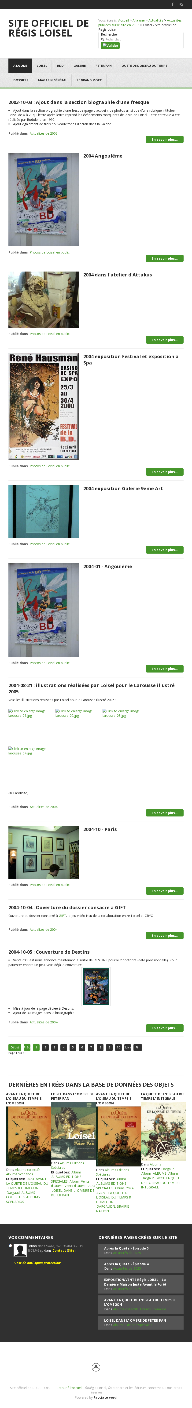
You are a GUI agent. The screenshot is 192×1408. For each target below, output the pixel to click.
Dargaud (13, 1192)
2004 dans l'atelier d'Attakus (117, 275)
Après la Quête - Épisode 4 (126, 1264)
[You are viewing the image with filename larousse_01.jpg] (31, 727)
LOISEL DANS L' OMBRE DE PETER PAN (135, 1320)
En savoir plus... (165, 139)
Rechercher (109, 34)
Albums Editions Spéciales (132, 1325)
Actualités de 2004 (44, 807)
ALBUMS (159, 1173)
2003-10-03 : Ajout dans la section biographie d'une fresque (78, 102)
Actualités (155, 20)
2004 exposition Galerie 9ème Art (123, 488)
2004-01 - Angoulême (107, 566)
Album (76, 1172)
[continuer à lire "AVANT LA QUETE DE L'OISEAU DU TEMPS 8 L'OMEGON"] (28, 1136)
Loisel (42, 65)
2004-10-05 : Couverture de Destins (49, 952)
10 (118, 1047)
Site (71, 1250)
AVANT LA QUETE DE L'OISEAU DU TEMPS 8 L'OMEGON (23, 1098)
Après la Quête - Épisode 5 (126, 1248)
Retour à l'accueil (69, 1388)
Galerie (80, 65)
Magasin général (52, 80)
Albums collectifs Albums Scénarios (23, 1171)
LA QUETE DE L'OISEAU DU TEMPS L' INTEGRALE (162, 1096)
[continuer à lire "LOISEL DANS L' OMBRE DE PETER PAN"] (73, 1131)
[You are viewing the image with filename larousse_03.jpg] (126, 727)
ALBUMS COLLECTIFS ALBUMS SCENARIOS (23, 1197)
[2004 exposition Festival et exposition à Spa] (43, 406)
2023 (160, 1178)
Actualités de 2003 (44, 133)
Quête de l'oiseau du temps (144, 65)
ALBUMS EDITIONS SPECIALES (66, 1179)
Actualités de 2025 (127, 1252)
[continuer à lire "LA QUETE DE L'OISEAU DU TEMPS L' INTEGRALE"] (163, 1131)
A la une (139, 20)
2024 (30, 1178)
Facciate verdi (105, 1397)
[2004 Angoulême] (43, 199)
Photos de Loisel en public (50, 252)
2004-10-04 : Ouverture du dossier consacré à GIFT (67, 907)
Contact (59, 1250)
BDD (60, 65)
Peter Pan (104, 65)
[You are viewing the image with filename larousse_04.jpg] (31, 765)
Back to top (96, 1367)
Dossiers (20, 80)
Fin (138, 1047)
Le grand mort (89, 80)
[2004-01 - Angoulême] (43, 609)
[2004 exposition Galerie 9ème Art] (43, 511)
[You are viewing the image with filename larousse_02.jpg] (78, 727)
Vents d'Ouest (75, 1186)
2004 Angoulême (102, 156)
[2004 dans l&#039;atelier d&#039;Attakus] (43, 299)
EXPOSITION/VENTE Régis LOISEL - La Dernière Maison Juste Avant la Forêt (135, 1282)
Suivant (127, 1047)
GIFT (62, 915)
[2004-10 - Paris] (43, 852)
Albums (155, 1164)
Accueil (123, 20)
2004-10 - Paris (100, 829)
